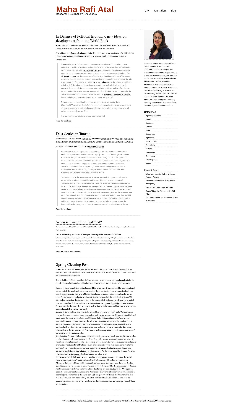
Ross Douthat (126, 272)
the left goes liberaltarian (75, 351)
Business (149, 123)
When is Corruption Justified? (79, 221)
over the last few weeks (125, 336)
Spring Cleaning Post (72, 264)
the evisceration (120, 366)
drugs (103, 272)
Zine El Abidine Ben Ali (115, 141)
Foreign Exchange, (79, 53)
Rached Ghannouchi (88, 141)
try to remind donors (101, 82)
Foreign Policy (111, 45)
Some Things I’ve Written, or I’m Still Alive (160, 192)
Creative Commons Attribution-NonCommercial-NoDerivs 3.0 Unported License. (138, 401)
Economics (102, 45)
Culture (149, 127)
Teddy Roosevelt (64, 275)
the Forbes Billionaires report (94, 288)
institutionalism (116, 272)
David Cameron (96, 272)
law (79, 48)
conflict (126, 45)
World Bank (98, 48)
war (92, 48)
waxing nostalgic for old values (72, 345)
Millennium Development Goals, (117, 94)
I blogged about (122, 315)
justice (75, 48)
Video (148, 163)
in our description (112, 303)
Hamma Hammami (62, 141)
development (68, 48)
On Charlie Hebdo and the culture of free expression (162, 199)
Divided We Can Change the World (159, 187)
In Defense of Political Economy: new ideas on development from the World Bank (91, 38)
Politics (105, 227)
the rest (64, 252)
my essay (76, 324)
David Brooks (85, 272)
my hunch (102, 348)
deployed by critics (91, 70)
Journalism (160, 10)
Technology (150, 156)
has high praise (118, 360)
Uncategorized (151, 160)
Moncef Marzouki (74, 141)
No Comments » (108, 48)
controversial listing (71, 294)
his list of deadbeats (120, 280)
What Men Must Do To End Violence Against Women (160, 175)
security (88, 48)
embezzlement (128, 138)
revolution (99, 141)
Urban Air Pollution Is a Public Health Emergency (160, 182)
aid (123, 45)
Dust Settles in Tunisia (73, 133)
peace (83, 48)
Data (148, 130)
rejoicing (103, 357)
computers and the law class (97, 315)
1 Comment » (128, 141)
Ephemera (103, 269)
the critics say (70, 76)
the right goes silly (75, 354)
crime (78, 272)
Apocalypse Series (153, 116)
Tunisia (105, 141)
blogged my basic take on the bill (78, 321)
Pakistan (131, 227)
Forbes (108, 272)
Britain (148, 119)
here (69, 121)
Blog (173, 10)
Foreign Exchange (96, 146)
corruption (59, 48)
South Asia (111, 227)
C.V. (147, 10)
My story (74, 309)
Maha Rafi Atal (85, 9)
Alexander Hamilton (119, 269)
